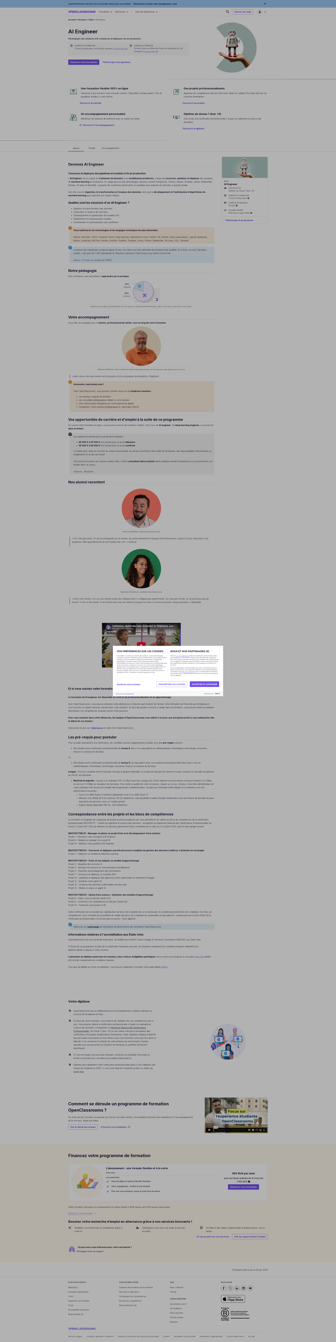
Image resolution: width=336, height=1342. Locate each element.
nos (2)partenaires (182, 656)
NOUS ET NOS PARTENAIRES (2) (189, 651)
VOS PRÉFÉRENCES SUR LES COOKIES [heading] (140, 651)
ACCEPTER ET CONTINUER (204, 684)
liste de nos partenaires (187, 671)
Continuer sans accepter (128, 684)
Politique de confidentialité (125, 693)
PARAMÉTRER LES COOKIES (172, 684)
